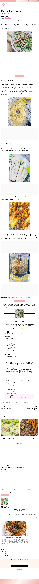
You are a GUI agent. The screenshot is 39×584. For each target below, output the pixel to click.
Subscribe (19, 565)
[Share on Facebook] (5, 18)
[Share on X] (7, 18)
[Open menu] (37, 5)
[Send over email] (10, 18)
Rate (25, 328)
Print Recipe (23, 20)
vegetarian (26, 402)
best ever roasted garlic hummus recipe (21, 297)
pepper (11, 349)
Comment (4, 474)
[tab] (17, 443)
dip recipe (11, 402)
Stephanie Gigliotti (4, 13)
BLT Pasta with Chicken (6, 407)
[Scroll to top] (37, 580)
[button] (17, 319)
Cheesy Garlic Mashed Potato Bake (9, 439)
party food (16, 402)
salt (10, 348)
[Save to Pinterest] (8, 18)
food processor (14, 232)
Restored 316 (25, 582)
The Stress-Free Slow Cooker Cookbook (25, 579)
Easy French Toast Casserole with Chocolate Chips (30, 408)
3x (12, 331)
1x (8, 331)
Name (3, 489)
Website (28, 489)
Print (15, 328)
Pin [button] (20, 328)
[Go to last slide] (2, 431)
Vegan (21, 402)
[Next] (36, 431)
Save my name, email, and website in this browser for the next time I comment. (17, 492)
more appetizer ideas (19, 300)
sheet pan (32, 196)
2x (10, 331)
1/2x (6, 331)
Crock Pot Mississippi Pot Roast (29, 438)
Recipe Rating (4, 469)
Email (15, 489)
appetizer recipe (5, 402)
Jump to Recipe (16, 20)
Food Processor (10, 338)
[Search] (36, 517)
